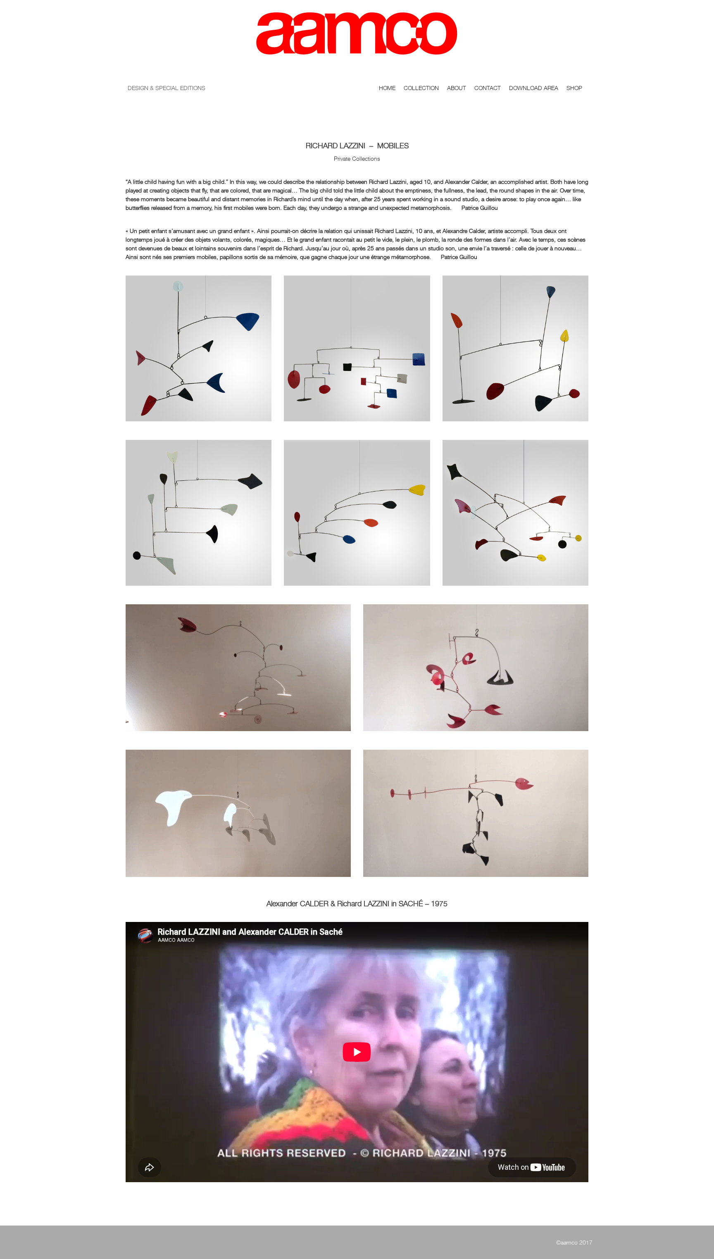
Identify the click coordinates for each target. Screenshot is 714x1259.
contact (487, 87)
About (456, 87)
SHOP (574, 87)
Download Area (533, 87)
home (387, 87)
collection (421, 87)
